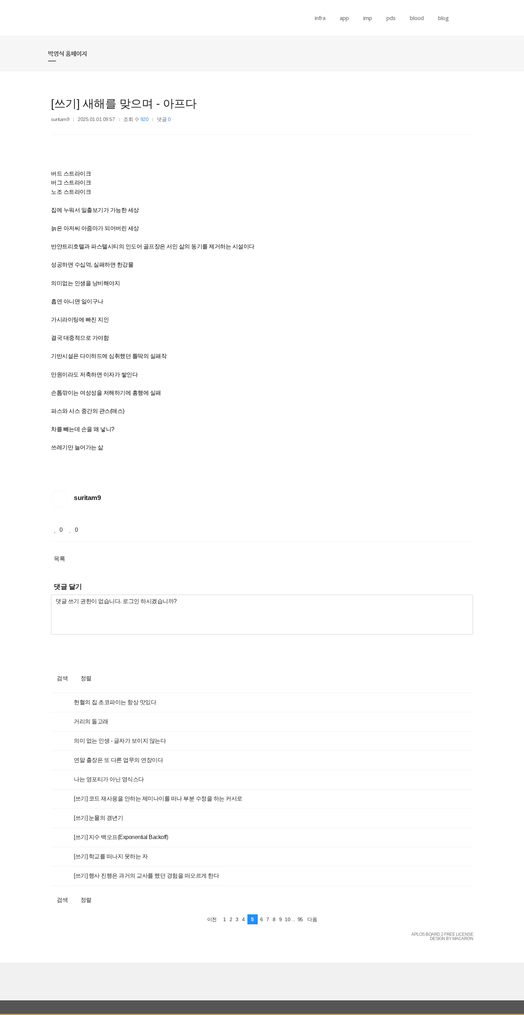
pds (391, 17)
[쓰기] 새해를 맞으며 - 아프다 (123, 103)
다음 (312, 919)
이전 (212, 919)
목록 (59, 559)
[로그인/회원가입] (472, 18)
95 (300, 919)
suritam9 (60, 119)
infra (320, 17)
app (344, 17)
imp (367, 17)
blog (443, 17)
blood (417, 17)
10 (287, 919)
